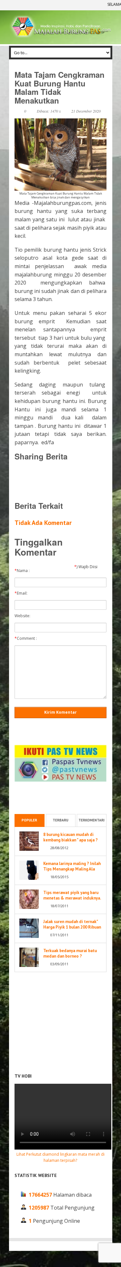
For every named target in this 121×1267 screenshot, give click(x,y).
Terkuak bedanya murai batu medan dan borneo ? (70, 953)
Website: (24, 616)
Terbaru (60, 820)
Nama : (24, 571)
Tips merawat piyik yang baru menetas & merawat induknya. (72, 895)
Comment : (27, 638)
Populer (29, 820)
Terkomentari (91, 820)
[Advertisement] (66, 481)
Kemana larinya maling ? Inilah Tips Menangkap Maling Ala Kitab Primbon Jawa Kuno (72, 869)
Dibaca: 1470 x (49, 111)
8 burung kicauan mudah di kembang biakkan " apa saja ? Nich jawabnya (70, 840)
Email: (22, 593)
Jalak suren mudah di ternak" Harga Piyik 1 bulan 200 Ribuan (72, 924)
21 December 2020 (86, 111)
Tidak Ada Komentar (43, 522)
